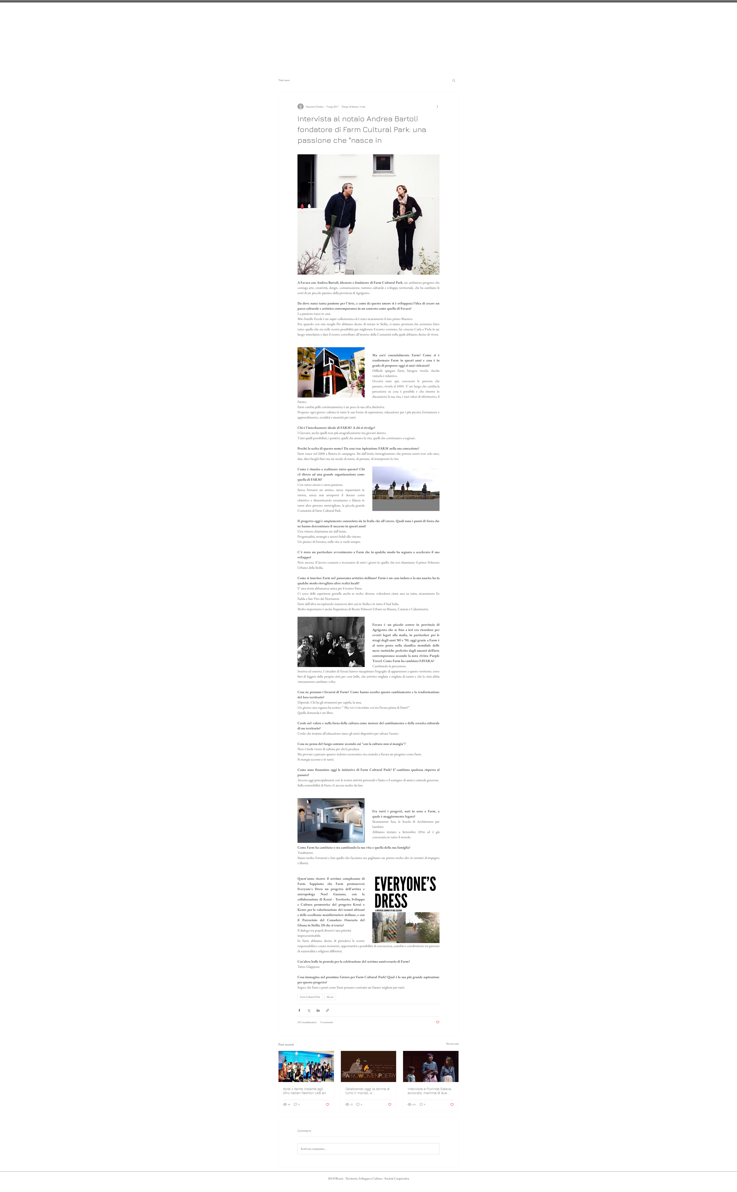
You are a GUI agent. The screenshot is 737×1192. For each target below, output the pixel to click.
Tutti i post (284, 80)
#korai (330, 997)
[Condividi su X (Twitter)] (309, 1010)
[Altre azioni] (437, 106)
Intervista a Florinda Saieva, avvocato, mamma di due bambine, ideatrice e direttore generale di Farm (430, 1091)
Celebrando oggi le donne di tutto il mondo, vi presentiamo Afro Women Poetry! (367, 1091)
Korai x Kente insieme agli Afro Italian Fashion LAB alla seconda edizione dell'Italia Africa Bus (305, 1091)
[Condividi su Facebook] (299, 1010)
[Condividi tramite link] (327, 1010)
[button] (454, 80)
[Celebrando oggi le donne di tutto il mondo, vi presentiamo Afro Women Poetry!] (368, 1066)
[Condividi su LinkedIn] (318, 1010)
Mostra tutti (452, 1043)
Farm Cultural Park (310, 997)
